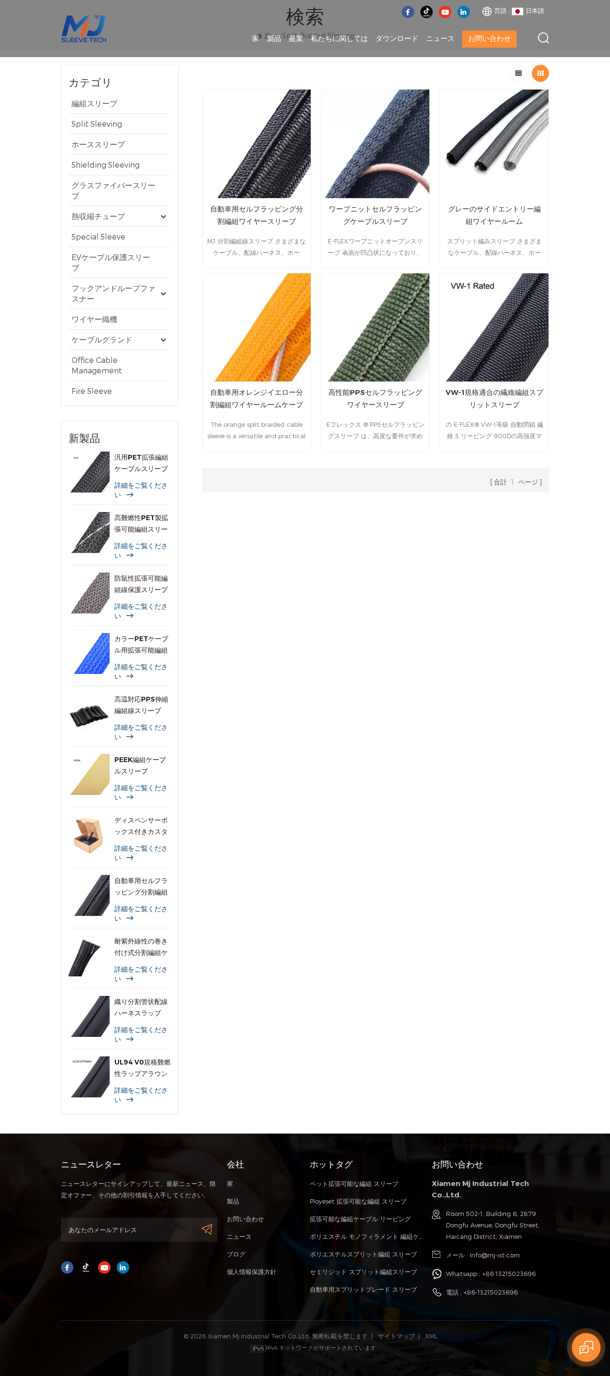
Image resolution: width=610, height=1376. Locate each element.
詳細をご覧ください (141, 490)
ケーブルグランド (101, 339)
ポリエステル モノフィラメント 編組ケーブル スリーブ (366, 1236)
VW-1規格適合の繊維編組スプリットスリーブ (494, 398)
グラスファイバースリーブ (113, 190)
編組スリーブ (94, 103)
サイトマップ (396, 1336)
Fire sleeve (91, 390)
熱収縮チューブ (98, 216)
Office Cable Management (96, 365)
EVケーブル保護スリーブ (110, 262)
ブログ (236, 1254)
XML (431, 1336)
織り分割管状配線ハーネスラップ (141, 1007)
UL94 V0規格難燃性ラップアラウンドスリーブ (142, 1068)
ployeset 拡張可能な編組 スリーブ (358, 1201)
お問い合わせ (489, 38)
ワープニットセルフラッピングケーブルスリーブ (375, 215)
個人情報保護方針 (251, 1272)
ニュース (440, 38)
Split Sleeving (96, 123)
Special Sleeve (98, 236)
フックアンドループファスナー (113, 293)
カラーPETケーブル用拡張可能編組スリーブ (141, 645)
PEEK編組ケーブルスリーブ (140, 765)
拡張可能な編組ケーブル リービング (360, 1219)
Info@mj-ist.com (495, 1255)
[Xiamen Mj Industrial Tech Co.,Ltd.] (84, 28)
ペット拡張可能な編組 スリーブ (354, 1183)
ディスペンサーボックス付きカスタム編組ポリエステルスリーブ (141, 826)
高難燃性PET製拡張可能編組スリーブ (141, 524)
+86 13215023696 (509, 1273)
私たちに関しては (339, 38)
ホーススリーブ (98, 144)
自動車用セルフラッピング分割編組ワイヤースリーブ (141, 887)
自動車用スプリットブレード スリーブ (363, 1289)
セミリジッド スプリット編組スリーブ (363, 1272)
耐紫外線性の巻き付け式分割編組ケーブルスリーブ (141, 947)
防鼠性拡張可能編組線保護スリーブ (141, 584)
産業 (296, 38)
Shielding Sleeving (105, 164)
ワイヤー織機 (94, 318)
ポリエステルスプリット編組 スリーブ (363, 1254)
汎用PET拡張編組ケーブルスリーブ (141, 463)
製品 (274, 38)
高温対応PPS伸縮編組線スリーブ (141, 705)
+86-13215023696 (491, 1292)
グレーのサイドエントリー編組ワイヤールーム (494, 215)
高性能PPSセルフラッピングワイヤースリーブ (375, 398)
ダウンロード (397, 38)
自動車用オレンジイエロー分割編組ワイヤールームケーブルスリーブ (256, 399)
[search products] (543, 37)
